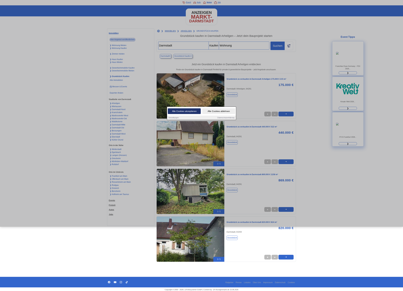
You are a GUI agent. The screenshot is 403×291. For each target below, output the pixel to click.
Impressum (268, 282)
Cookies (291, 282)
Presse (239, 282)
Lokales (247, 282)
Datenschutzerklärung (225, 118)
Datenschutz (280, 282)
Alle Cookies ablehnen (219, 111)
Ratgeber (229, 282)
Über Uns (257, 282)
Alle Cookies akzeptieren (184, 111)
